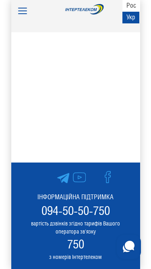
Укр (130, 17)
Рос (131, 5)
